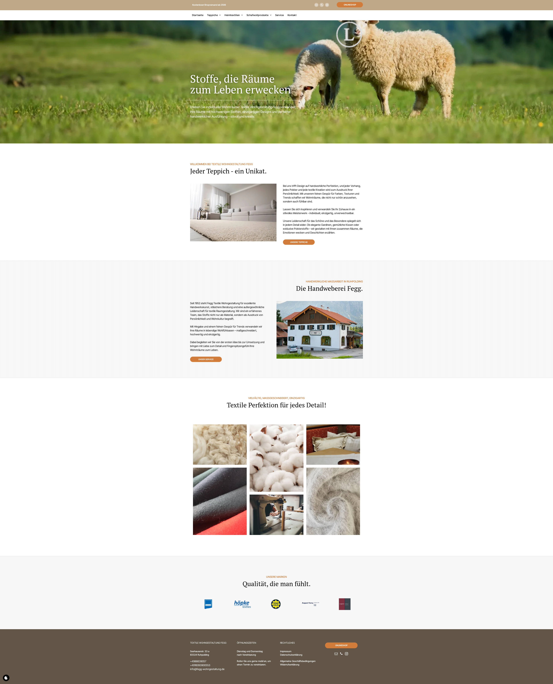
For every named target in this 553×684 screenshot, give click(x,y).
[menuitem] (197, 15)
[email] (316, 5)
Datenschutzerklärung (291, 654)
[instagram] (327, 5)
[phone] (322, 5)
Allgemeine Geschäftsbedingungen (298, 661)
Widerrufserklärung (289, 664)
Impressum (285, 651)
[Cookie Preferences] (6, 678)
